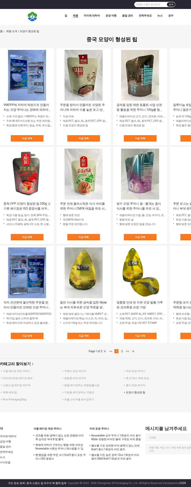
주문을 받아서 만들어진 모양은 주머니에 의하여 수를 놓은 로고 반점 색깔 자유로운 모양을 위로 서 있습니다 (83, 107)
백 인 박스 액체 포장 (137, 378)
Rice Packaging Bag (14, 399)
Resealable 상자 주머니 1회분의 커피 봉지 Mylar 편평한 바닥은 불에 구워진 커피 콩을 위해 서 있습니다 (116, 438)
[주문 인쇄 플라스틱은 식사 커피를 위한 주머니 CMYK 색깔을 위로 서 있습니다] (83, 174)
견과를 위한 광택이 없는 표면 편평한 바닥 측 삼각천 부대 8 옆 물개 (59, 437)
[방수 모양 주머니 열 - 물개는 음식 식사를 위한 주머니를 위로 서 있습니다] (140, 174)
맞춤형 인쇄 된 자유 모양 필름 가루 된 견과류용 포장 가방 (140, 305)
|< (105, 351)
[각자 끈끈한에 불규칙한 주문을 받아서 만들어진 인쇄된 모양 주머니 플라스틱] (27, 272)
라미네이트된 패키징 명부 (18, 378)
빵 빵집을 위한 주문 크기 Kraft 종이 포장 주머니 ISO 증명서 (60, 456)
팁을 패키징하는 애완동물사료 (81, 385)
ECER (183, 483)
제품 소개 (11, 31)
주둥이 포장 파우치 (75, 371)
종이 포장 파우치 (135, 385)
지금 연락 (27, 138)
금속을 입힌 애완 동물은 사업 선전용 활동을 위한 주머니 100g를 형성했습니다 (140, 107)
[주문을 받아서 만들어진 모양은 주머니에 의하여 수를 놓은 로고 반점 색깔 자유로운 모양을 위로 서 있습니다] (83, 75)
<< (110, 351)
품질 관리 (127, 15)
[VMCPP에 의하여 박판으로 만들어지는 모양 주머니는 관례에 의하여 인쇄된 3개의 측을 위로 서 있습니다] (27, 75)
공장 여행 (111, 15)
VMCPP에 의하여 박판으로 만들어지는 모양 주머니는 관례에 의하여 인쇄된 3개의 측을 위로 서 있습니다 (26, 107)
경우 (170, 15)
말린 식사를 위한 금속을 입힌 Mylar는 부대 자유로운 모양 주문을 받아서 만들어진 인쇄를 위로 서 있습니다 (83, 305)
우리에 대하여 (92, 15)
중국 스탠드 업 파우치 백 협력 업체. (47, 483)
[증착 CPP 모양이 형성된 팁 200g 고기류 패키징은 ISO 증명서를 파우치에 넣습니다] (27, 174)
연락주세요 (145, 15)
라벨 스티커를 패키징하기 (79, 399)
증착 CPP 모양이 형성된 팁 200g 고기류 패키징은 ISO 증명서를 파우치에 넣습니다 (27, 206)
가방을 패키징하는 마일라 (79, 392)
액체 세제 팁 (10, 392)
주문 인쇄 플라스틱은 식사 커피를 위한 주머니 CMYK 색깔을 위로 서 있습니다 (82, 206)
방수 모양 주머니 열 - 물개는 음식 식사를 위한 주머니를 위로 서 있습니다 (139, 206)
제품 (75, 15)
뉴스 (160, 15)
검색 (171, 4)
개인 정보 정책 (16, 483)
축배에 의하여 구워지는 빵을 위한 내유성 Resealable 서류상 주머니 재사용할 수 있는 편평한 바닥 (59, 447)
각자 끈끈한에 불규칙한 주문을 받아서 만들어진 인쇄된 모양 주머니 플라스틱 (26, 305)
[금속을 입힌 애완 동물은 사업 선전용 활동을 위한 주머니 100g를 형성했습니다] (140, 75)
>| (133, 351)
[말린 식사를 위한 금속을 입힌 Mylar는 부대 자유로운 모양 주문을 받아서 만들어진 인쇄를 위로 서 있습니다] (83, 272)
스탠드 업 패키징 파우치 (17, 385)
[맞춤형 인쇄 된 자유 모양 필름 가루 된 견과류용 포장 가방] (140, 272)
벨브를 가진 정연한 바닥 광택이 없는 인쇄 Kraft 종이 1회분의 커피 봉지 (115, 447)
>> (127, 351)
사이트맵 (5, 462)
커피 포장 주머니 (135, 371)
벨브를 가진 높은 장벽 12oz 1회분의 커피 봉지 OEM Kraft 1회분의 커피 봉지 (115, 456)
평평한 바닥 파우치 (75, 378)
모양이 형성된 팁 (135, 392)
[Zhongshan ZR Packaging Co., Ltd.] (32, 16)
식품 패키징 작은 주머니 (17, 371)
